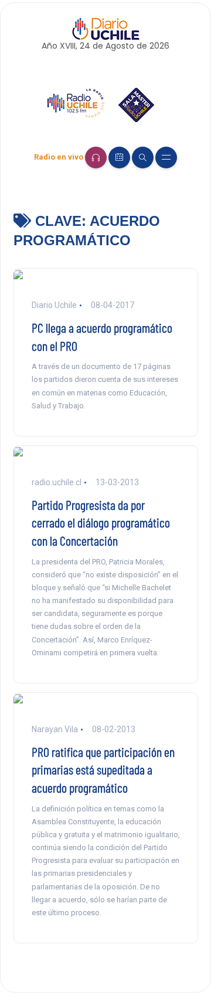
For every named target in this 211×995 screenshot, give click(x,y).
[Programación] (119, 157)
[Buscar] (143, 157)
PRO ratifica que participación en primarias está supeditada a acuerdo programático (103, 770)
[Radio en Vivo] (96, 157)
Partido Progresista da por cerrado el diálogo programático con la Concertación (101, 523)
